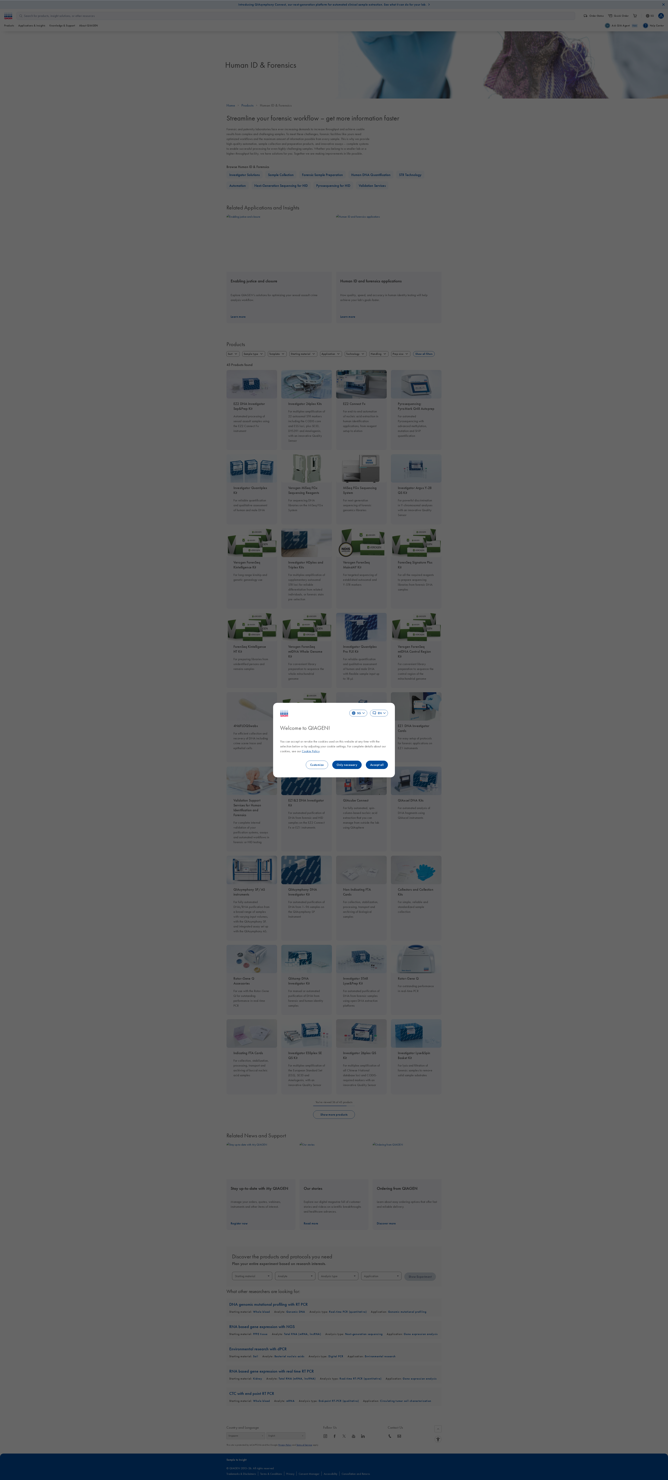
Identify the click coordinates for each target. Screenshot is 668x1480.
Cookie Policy (311, 751)
